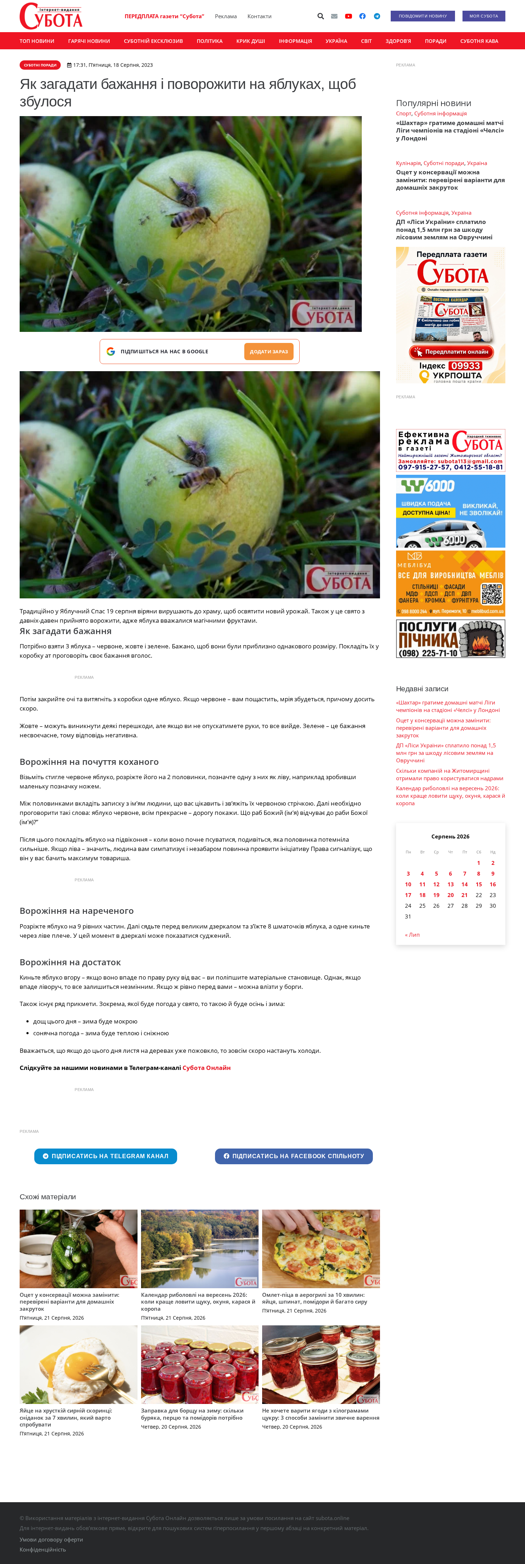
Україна (477, 162)
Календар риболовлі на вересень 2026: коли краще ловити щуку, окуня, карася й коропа (198, 1301)
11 (422, 884)
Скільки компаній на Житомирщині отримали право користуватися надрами (450, 774)
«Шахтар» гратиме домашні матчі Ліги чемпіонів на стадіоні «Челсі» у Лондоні (450, 130)
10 (408, 884)
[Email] (334, 16)
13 (451, 884)
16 (493, 884)
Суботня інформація (440, 113)
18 (422, 894)
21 (464, 894)
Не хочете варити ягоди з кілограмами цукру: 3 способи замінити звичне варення (321, 1414)
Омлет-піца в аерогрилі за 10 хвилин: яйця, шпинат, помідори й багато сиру (314, 1298)
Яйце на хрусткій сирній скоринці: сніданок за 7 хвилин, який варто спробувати (66, 1417)
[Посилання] (51, 16)
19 (436, 894)
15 (479, 884)
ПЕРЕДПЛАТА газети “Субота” (164, 16)
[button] (321, 16)
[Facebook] (362, 16)
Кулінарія (408, 162)
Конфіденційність (43, 1549)
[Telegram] (376, 16)
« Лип (412, 934)
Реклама (226, 16)
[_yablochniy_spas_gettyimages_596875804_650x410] (200, 484)
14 (464, 884)
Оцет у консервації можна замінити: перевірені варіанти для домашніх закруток (69, 1301)
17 (408, 894)
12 (436, 884)
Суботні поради (444, 162)
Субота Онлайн (206, 1068)
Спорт (403, 113)
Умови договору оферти (51, 1539)
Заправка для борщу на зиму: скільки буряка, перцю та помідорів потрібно (192, 1414)
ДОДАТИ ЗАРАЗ (269, 351)
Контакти (260, 16)
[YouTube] (348, 16)
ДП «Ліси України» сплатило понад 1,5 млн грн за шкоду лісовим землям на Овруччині (444, 229)
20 (451, 894)
